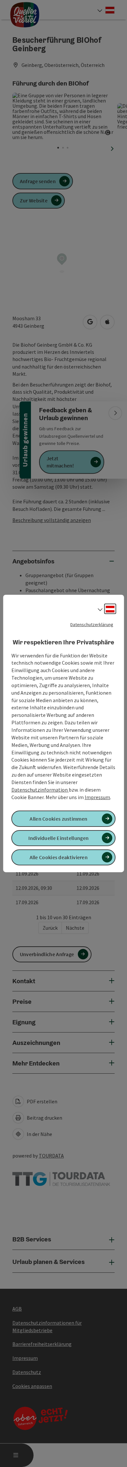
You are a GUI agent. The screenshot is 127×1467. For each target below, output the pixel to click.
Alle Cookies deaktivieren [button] (59, 857)
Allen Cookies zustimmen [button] (58, 818)
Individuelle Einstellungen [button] (58, 838)
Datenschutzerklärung (91, 624)
